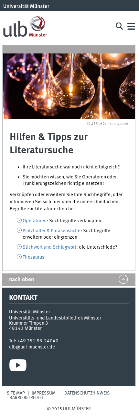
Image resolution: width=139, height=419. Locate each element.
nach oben (21, 279)
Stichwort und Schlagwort (49, 247)
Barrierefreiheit (27, 397)
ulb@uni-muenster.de (32, 347)
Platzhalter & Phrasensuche (51, 230)
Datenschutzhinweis (87, 393)
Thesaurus (33, 257)
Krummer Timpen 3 (28, 323)
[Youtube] (18, 367)
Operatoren (35, 221)
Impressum (44, 393)
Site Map (16, 393)
